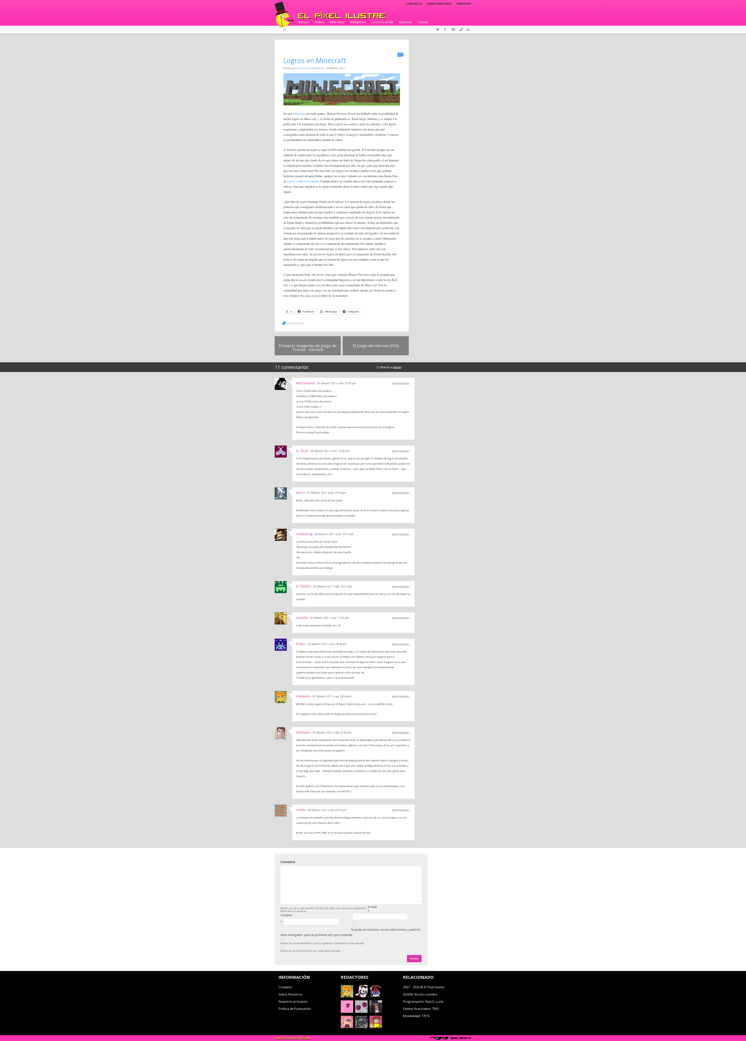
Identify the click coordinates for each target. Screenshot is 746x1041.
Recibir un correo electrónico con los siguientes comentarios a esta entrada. (322, 943)
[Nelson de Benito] (361, 996)
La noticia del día (382, 22)
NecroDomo (304, 68)
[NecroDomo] (361, 1027)
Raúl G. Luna (434, 1001)
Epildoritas (405, 22)
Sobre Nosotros (290, 994)
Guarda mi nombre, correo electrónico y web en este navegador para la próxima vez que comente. (350, 932)
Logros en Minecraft (314, 60)
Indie (289, 323)
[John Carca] (376, 1011)
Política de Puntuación (295, 1009)
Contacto (414, 3)
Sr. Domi (302, 451)
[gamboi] (361, 1011)
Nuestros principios (293, 1001)
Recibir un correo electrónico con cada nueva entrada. (310, 951)
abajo (397, 367)
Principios (463, 3)
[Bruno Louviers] (347, 1011)
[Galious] (376, 996)
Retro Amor (337, 22)
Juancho (302, 617)
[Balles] (376, 1027)
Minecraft (299, 323)
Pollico (301, 644)
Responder (400, 383)
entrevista (299, 113)
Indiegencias (358, 22)
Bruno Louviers (426, 994)
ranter (300, 810)
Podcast (423, 22)
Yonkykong (304, 534)
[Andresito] (347, 996)
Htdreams (303, 732)
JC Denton (303, 586)
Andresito (303, 696)
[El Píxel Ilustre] (341, 15)
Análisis (319, 22)
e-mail (372, 907)
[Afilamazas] (347, 1027)
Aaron (300, 492)
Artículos (303, 22)
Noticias (319, 68)
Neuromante (305, 383)
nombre (286, 915)
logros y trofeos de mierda (303, 181)
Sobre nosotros (439, 3)
